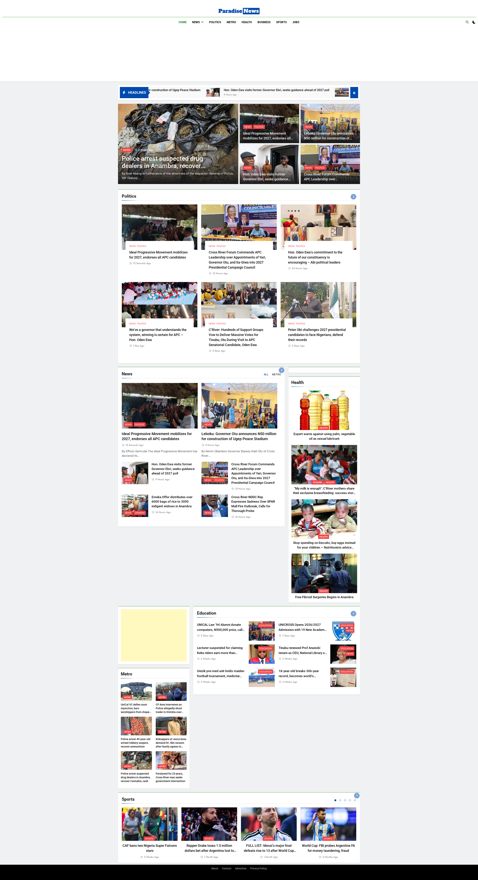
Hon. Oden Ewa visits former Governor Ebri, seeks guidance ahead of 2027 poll (199, 90)
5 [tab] (355, 800)
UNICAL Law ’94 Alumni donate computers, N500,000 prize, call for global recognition (219, 630)
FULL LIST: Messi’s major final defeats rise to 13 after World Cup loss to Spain (269, 851)
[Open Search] (467, 22)
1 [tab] (335, 800)
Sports (281, 22)
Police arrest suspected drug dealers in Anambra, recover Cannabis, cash (135, 777)
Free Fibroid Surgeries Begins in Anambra (324, 597)
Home (183, 22)
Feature (317, 482)
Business (264, 22)
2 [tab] (340, 800)
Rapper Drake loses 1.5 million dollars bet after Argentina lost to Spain (209, 851)
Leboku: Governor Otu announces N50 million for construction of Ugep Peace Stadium (328, 138)
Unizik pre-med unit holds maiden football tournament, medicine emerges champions (220, 676)
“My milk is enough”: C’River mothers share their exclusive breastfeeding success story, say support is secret (324, 493)
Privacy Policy (258, 868)
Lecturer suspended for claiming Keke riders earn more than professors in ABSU (220, 653)
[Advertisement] (239, 55)
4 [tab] (350, 800)
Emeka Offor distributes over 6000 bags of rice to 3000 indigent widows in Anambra (172, 501)
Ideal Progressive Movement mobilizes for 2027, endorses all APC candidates (267, 138)
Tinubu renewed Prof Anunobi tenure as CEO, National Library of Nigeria (302, 653)
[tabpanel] (149, 833)
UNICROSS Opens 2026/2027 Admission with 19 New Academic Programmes (303, 630)
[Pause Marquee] (354, 92)
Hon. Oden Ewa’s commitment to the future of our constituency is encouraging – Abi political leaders (315, 257)
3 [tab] (345, 800)
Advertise (240, 868)
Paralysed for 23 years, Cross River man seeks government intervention (170, 777)
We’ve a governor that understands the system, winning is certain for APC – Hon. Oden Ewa (158, 335)
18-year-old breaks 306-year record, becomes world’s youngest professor (299, 676)
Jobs (295, 22)
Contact (226, 868)
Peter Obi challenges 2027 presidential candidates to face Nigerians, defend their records (317, 335)
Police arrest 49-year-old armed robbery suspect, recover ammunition (135, 743)
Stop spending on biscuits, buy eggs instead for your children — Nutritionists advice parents (324, 547)
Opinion (140, 513)
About (214, 868)
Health (247, 22)
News (196, 22)
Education (265, 625)
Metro (231, 22)
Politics (215, 22)
